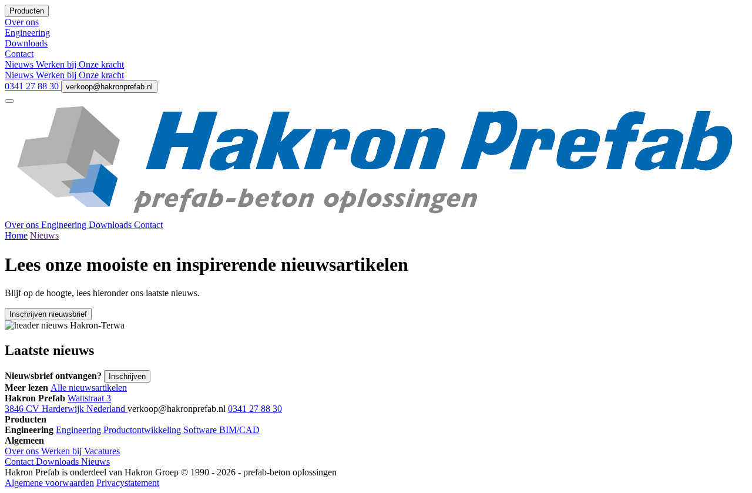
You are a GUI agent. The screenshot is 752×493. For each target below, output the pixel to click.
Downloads (111, 225)
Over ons (23, 225)
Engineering (65, 225)
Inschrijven (127, 376)
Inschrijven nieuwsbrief (48, 314)
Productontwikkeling (143, 430)
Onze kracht (101, 64)
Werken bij (57, 64)
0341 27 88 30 (33, 86)
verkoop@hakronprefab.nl (109, 86)
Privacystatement (127, 483)
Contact (148, 225)
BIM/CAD (239, 430)
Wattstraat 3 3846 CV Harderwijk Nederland (66, 403)
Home (16, 235)
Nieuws (20, 64)
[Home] (376, 214)
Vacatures (102, 451)
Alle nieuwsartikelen (89, 388)
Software (201, 430)
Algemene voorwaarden (49, 483)
